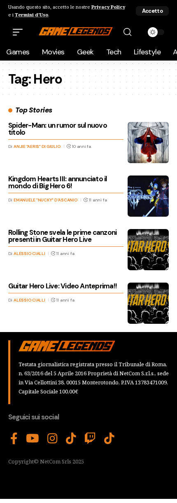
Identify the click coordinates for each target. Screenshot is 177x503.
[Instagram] (52, 439)
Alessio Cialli (29, 253)
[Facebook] (14, 439)
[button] (152, 11)
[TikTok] (71, 439)
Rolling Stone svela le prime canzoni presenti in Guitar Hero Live (62, 236)
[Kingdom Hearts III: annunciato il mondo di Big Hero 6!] (148, 196)
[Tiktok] (109, 439)
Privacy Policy (108, 7)
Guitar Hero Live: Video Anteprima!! (62, 285)
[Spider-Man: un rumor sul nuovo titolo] (148, 142)
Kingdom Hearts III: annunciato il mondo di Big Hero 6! (57, 182)
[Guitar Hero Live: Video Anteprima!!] (148, 303)
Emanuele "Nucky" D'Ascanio (46, 200)
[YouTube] (32, 439)
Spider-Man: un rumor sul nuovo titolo (57, 129)
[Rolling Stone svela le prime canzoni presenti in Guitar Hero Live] (148, 249)
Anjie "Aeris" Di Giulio (37, 146)
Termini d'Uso (31, 15)
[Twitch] (90, 439)
